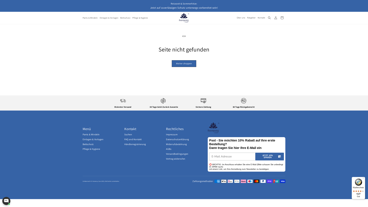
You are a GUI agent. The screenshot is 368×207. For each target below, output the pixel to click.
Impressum (172, 134)
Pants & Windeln (91, 134)
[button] (269, 18)
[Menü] (363, 178)
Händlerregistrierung (135, 144)
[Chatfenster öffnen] (6, 201)
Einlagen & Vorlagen (93, 139)
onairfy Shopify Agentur (109, 189)
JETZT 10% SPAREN (267, 156)
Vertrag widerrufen (175, 158)
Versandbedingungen (177, 153)
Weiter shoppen (184, 63)
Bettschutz (88, 144)
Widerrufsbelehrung (176, 144)
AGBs (168, 149)
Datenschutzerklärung (177, 139)
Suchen (128, 134)
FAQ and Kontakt (133, 139)
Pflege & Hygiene (91, 149)
